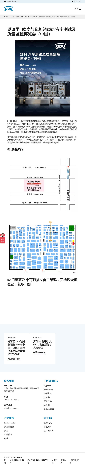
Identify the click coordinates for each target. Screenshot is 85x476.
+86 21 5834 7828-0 (11, 400)
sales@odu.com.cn (11, 408)
